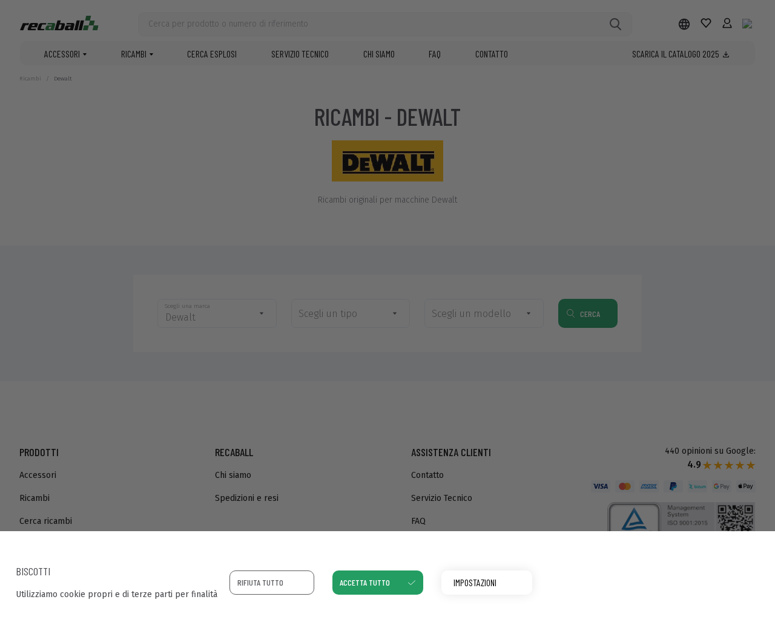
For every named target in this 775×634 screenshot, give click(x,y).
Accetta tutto (365, 582)
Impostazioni (474, 582)
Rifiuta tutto (260, 582)
